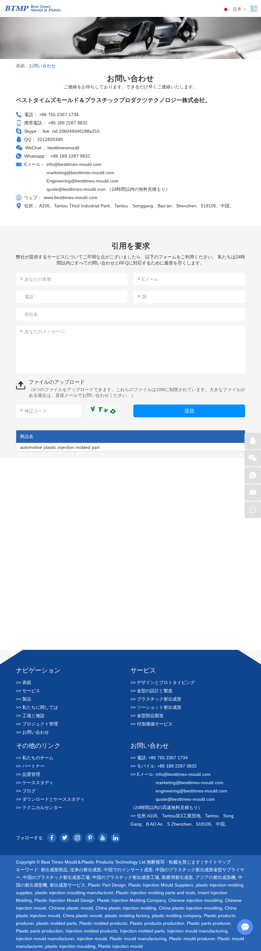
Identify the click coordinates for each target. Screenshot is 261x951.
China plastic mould (82, 915)
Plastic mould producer (192, 938)
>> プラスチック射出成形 (155, 699)
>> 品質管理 (28, 774)
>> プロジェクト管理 (37, 723)
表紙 (20, 65)
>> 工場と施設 (30, 715)
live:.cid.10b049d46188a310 (71, 131)
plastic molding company (176, 915)
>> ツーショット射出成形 (155, 707)
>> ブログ (26, 790)
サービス (143, 670)
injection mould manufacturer (45, 938)
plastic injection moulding (70, 946)
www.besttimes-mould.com (70, 197)
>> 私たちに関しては (37, 707)
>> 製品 (23, 699)
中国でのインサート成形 (128, 869)
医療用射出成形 (177, 877)
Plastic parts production (39, 930)
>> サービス (28, 690)
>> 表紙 (23, 682)
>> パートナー (30, 766)
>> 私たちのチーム (34, 757)
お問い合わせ (149, 745)
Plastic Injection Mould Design (64, 900)
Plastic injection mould (120, 946)
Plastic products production (157, 923)
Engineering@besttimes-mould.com (82, 180)
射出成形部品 (54, 869)
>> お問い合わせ (32, 732)
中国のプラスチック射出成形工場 (56, 877)
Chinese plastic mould (71, 907)
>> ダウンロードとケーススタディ (50, 799)
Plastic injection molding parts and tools (155, 892)
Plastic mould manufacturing (137, 938)
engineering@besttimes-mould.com (191, 790)
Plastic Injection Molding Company (131, 900)
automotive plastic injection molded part (60, 447)
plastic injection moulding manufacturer (74, 892)
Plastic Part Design (107, 885)
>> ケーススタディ (34, 782)
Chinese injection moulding (195, 900)
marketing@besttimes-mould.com (80, 172)
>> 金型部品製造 (147, 715)
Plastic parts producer (208, 923)
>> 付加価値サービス (151, 723)
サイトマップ (217, 862)
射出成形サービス (67, 885)
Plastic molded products (103, 923)
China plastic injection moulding (190, 907)
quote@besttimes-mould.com (76, 189)
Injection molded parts (142, 930)
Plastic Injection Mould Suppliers (160, 885)
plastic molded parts (56, 923)
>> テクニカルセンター (39, 807)
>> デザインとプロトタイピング (162, 682)
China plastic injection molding (125, 907)
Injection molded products (91, 930)
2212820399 (50, 139)
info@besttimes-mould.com (74, 164)
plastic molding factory (127, 915)
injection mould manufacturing (197, 930)
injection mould (92, 938)
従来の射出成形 (85, 869)
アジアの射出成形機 (215, 877)
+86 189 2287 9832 (70, 156)
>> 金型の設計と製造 (151, 690)
